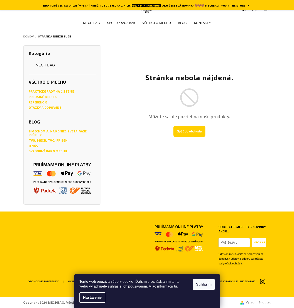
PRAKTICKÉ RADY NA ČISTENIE (52, 91)
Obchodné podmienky (43, 281)
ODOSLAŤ (259, 242)
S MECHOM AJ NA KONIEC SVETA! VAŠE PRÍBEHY (58, 133)
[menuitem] (91, 23)
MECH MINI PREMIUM (146, 5)
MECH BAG (45, 65)
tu (175, 286)
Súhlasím (204, 284)
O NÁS (33, 146)
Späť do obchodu (189, 131)
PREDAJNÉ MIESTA (43, 97)
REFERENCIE (38, 102)
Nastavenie (92, 297)
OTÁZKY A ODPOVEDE (45, 107)
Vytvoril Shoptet (258, 302)
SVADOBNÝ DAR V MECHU (48, 151)
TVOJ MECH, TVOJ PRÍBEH (48, 140)
